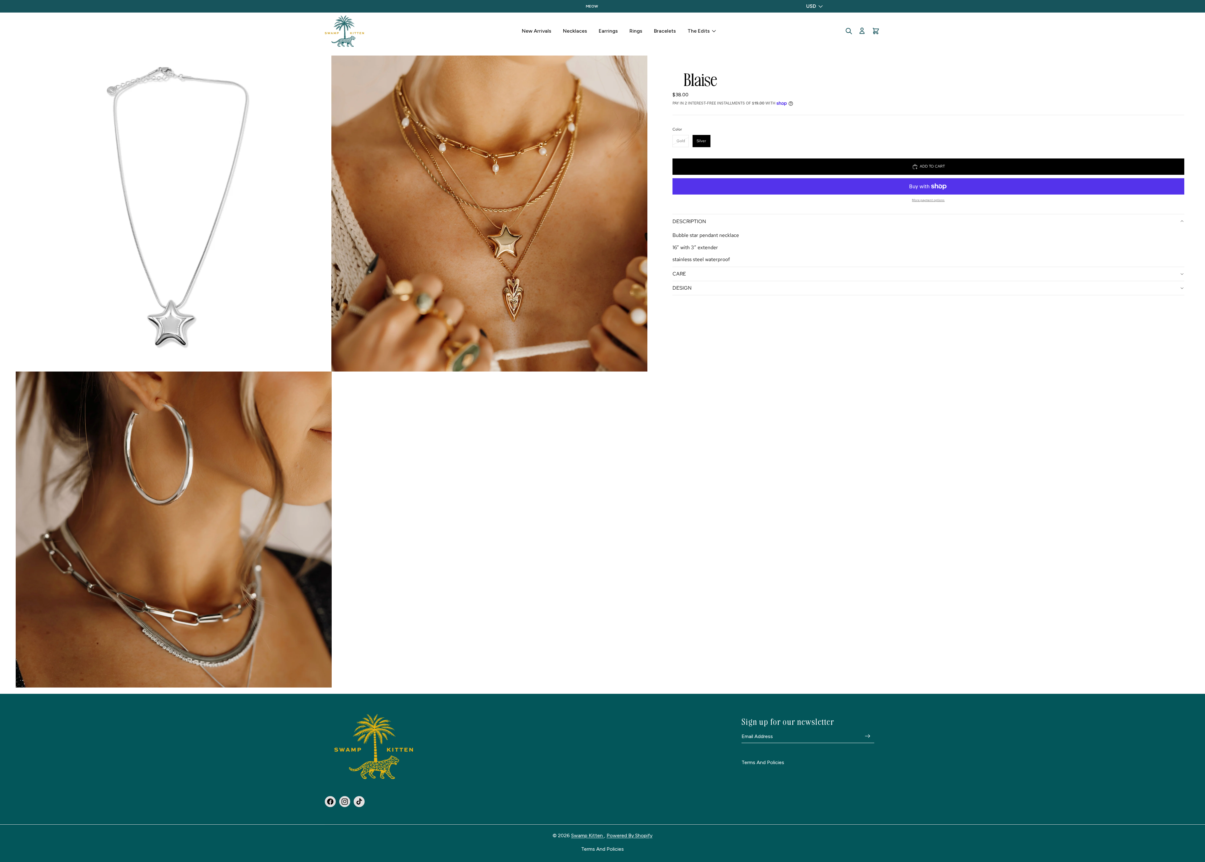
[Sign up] (867, 736)
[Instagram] (344, 801)
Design (682, 288)
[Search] (849, 31)
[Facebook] (330, 801)
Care (679, 273)
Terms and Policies (763, 762)
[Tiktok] (359, 801)
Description (689, 221)
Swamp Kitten (587, 835)
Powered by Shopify (629, 835)
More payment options (928, 200)
